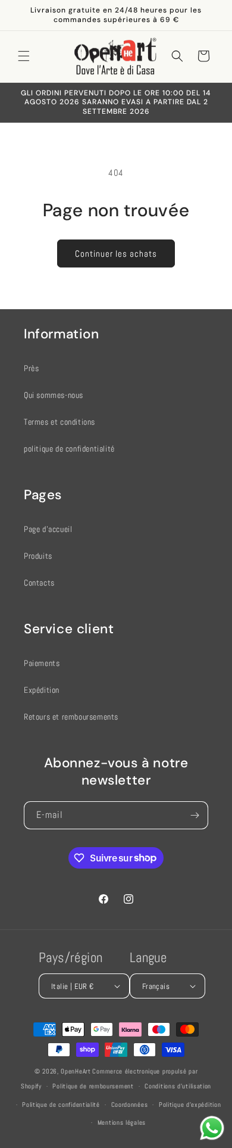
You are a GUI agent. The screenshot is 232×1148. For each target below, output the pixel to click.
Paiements (41, 663)
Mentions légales (122, 1122)
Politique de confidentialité (61, 1104)
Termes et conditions (59, 421)
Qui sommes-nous (53, 395)
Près (31, 368)
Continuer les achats (116, 253)
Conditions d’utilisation (178, 1086)
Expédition (41, 690)
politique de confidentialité (69, 448)
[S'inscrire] (194, 815)
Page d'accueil (48, 529)
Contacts (39, 582)
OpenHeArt (75, 1071)
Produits (38, 555)
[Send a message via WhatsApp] (212, 1128)
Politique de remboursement (92, 1086)
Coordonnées (129, 1104)
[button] (24, 56)
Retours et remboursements (71, 716)
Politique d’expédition (190, 1104)
